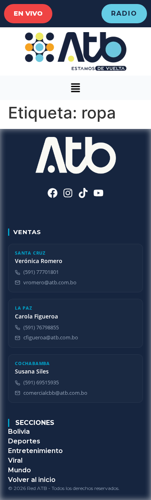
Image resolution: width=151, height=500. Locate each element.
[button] (75, 88)
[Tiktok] (83, 193)
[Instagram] (68, 193)
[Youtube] (98, 193)
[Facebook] (53, 193)
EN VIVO (28, 13)
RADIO (124, 13)
